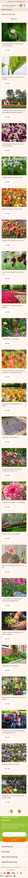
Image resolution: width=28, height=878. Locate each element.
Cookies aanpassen (24, 869)
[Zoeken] (17, 5)
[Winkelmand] (21, 5)
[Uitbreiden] (25, 846)
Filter (15, 19)
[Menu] (24, 5)
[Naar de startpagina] (9, 5)
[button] (14, 875)
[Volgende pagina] (19, 811)
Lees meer (7, 50)
